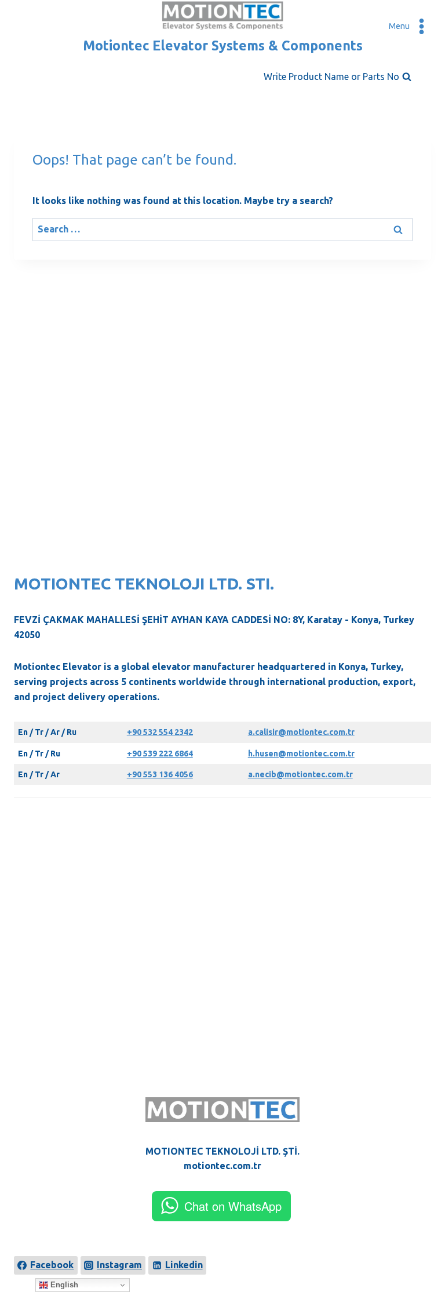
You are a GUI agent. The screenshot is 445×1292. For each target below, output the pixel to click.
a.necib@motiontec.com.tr (300, 774)
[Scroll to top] (417, 1241)
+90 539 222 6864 (160, 753)
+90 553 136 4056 (160, 774)
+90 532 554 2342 (160, 732)
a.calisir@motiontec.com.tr (301, 732)
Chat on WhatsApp (233, 1206)
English (63, 1284)
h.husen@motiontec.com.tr (301, 753)
